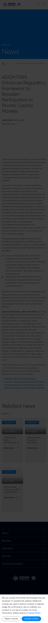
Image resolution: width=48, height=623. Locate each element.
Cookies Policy (33, 613)
